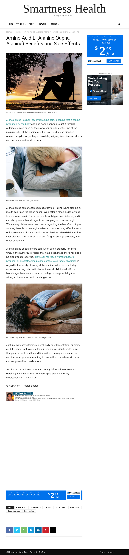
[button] (119, 24)
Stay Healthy (29, 511)
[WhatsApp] (24, 530)
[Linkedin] (38, 530)
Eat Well (48, 507)
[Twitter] (17, 530)
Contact (111, 552)
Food (31, 24)
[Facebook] (9, 530)
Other (53, 24)
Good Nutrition (14, 511)
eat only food (35, 507)
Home (10, 24)
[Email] (53, 530)
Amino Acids (21, 507)
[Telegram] (31, 530)
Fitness (20, 24)
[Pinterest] (45, 530)
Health (42, 24)
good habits (75, 507)
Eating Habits (60, 507)
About (102, 552)
